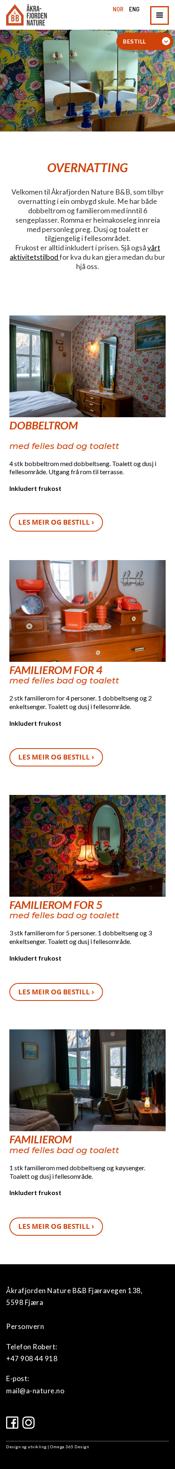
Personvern (25, 1326)
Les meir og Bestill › (56, 522)
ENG (134, 9)
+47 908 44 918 (31, 1358)
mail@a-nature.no (35, 1390)
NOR (118, 9)
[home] (26, 15)
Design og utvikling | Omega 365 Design (47, 1446)
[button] (159, 15)
